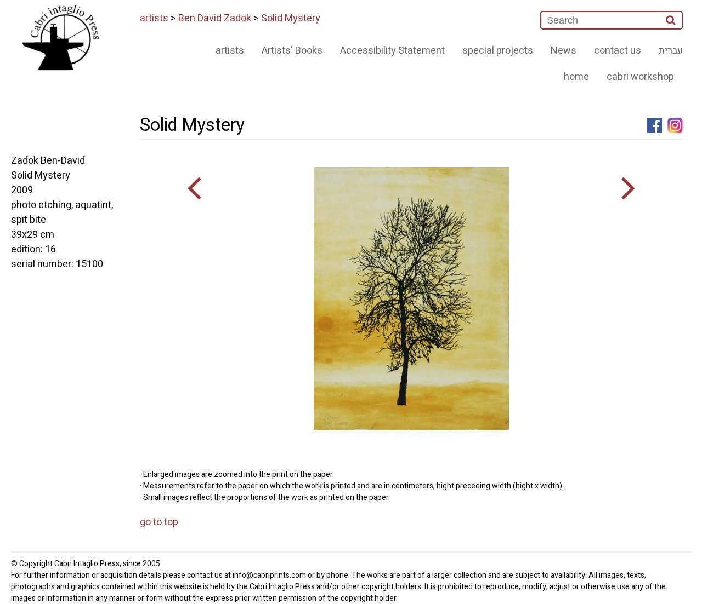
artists (154, 18)
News (563, 50)
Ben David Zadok (214, 18)
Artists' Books (292, 50)
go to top (159, 522)
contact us (617, 50)
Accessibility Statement (392, 50)
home (576, 77)
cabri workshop (640, 77)
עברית (671, 50)
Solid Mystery (290, 18)
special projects (497, 50)
